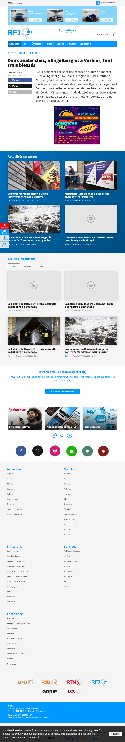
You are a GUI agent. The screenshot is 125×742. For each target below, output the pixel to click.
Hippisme (68, 504)
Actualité (14, 43)
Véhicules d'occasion (72, 551)
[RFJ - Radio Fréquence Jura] (99, 681)
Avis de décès (69, 586)
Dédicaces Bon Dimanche (17, 571)
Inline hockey (69, 519)
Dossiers (10, 504)
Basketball (68, 484)
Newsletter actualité (15, 514)
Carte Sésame (12, 628)
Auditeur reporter (14, 509)
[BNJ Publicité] (24, 681)
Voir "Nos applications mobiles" (34, 418)
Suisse (33, 52)
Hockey (67, 479)
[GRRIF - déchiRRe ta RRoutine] (49, 691)
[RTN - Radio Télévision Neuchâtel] (74, 681)
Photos (50, 43)
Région (10, 474)
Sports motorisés (71, 514)
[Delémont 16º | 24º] (60, 28)
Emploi (67, 581)
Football (67, 474)
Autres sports (69, 529)
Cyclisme (67, 494)
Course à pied (70, 524)
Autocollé (11, 591)
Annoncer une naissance (17, 576)
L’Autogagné (12, 586)
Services (72, 43)
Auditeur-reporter (108, 3)
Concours (11, 602)
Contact (10, 659)
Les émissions (12, 551)
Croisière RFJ (86, 43)
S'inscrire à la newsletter (62, 392)
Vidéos (60, 43)
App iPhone (87, 451)
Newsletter (11, 664)
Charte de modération (16, 654)
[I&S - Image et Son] (74, 691)
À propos (10, 618)
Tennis (67, 509)
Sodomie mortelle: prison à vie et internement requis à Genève (28, 195)
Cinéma (67, 556)
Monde (10, 484)
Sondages (11, 597)
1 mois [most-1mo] (40, 266)
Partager (16, 80)
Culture (10, 494)
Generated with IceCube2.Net (37, 717)
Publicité (10, 633)
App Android (103, 451)
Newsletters (71, 451)
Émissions (37, 43)
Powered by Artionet (16, 717)
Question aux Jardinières (17, 581)
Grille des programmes (16, 566)
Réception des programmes (18, 623)
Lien (14, 92)
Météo (67, 566)
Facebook (21, 451)
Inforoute (68, 576)
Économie (11, 489)
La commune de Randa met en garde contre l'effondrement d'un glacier (29, 239)
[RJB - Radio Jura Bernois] (49, 681)
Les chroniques (13, 556)
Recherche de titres (15, 561)
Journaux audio (13, 499)
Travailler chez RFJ (14, 638)
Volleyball (68, 489)
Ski (65, 499)
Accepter (115, 734)
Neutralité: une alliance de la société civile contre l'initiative (87, 195)
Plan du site (40, 711)
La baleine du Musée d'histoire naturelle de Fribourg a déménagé (89, 239)
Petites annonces (71, 571)
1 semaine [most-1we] (27, 266)
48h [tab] (13, 266)
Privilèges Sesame (71, 561)
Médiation (11, 649)
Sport (26, 43)
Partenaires (12, 644)
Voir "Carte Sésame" (71, 418)
